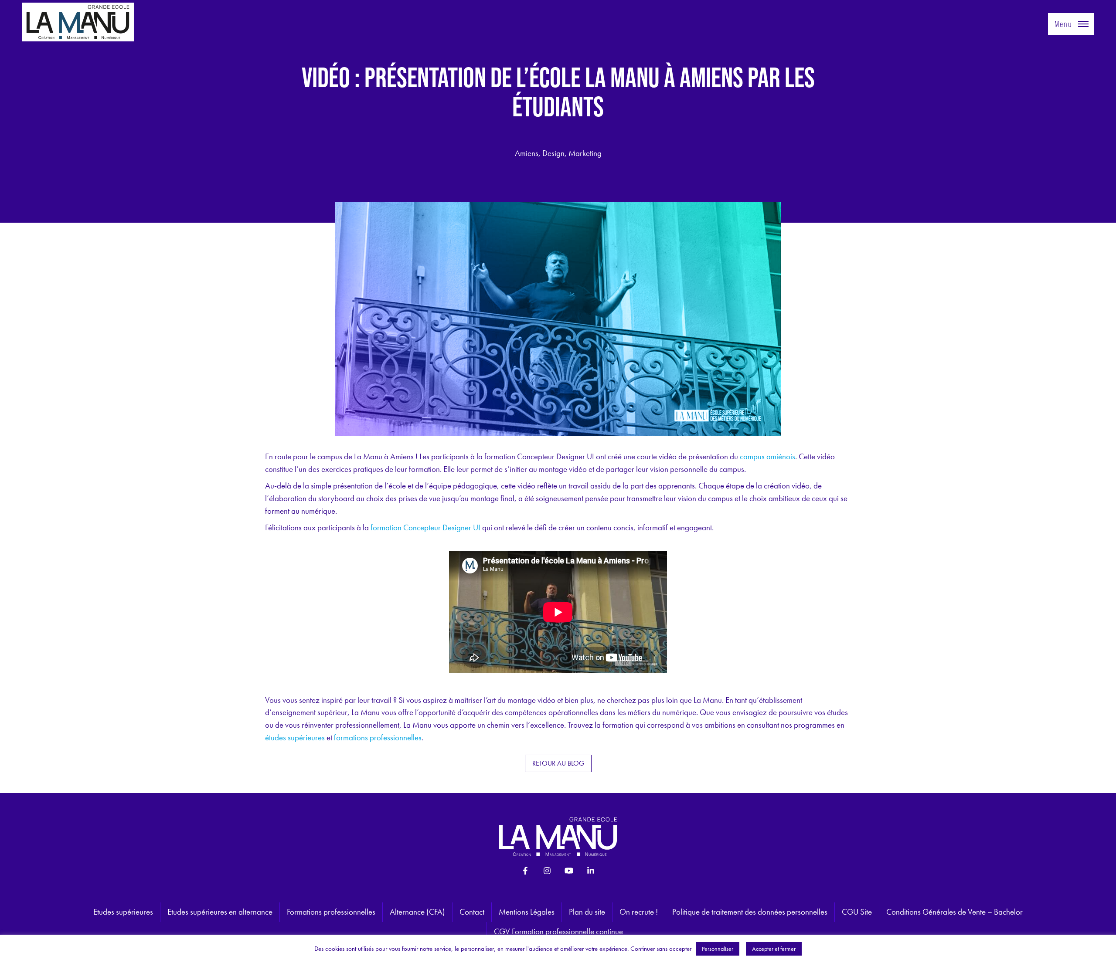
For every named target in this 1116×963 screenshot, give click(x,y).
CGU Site (857, 911)
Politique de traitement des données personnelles (749, 911)
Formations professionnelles (331, 911)
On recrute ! (638, 911)
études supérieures (295, 737)
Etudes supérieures (123, 911)
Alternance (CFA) (417, 911)
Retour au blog (558, 763)
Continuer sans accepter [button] (660, 948)
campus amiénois (767, 456)
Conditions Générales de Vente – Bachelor (954, 911)
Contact (471, 911)
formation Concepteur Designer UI (425, 527)
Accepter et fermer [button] (774, 949)
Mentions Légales (527, 911)
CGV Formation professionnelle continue (558, 931)
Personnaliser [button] (717, 949)
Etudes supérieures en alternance (219, 911)
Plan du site (587, 911)
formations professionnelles (378, 737)
